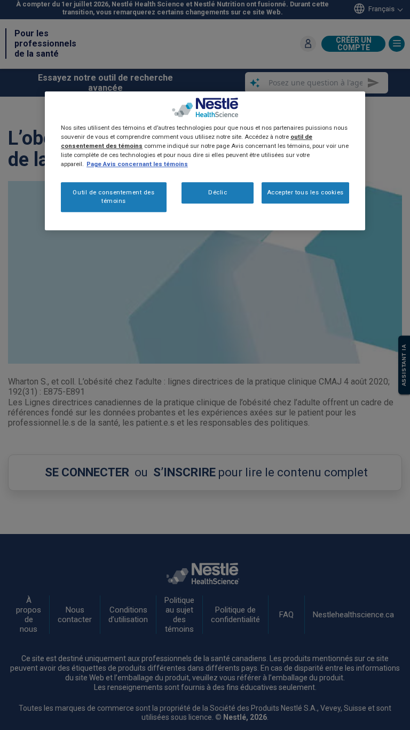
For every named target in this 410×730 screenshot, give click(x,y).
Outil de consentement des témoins (113, 197)
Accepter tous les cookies (305, 193)
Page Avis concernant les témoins (137, 164)
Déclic (217, 193)
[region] (205, 160)
